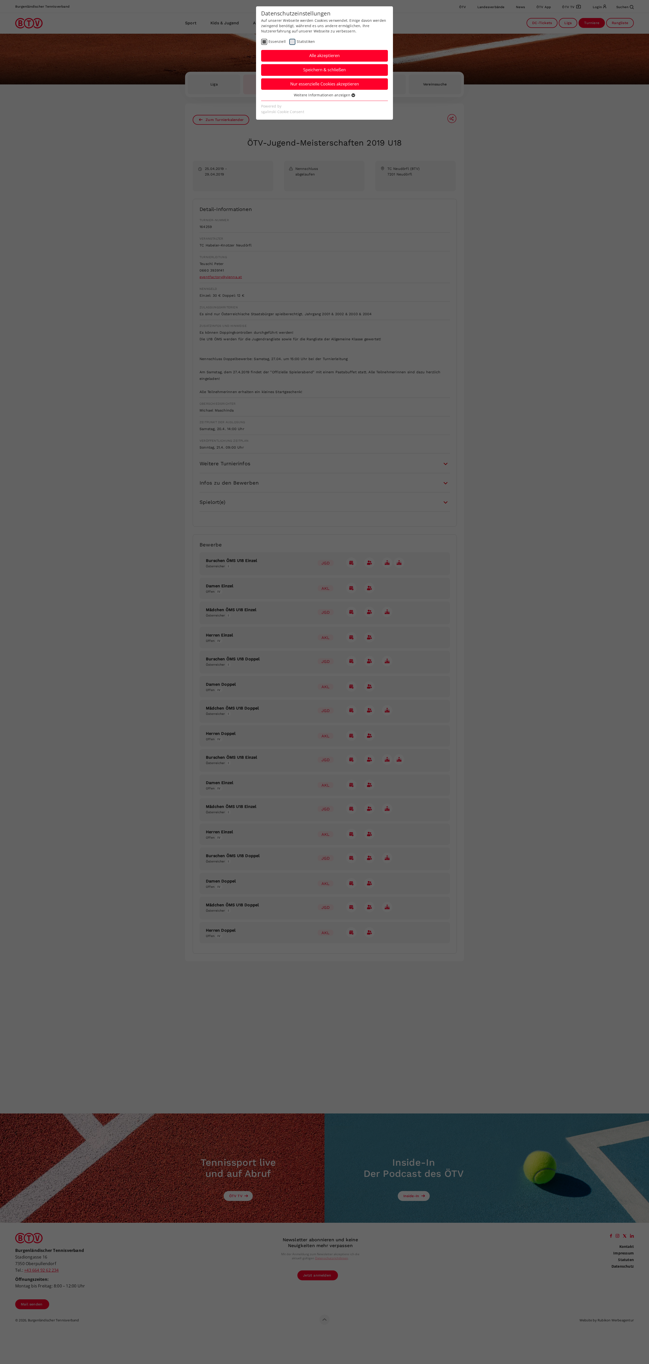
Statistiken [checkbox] (306, 41)
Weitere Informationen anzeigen (322, 95)
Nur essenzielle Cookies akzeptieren (324, 84)
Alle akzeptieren (324, 55)
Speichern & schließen (324, 70)
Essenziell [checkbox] (277, 41)
